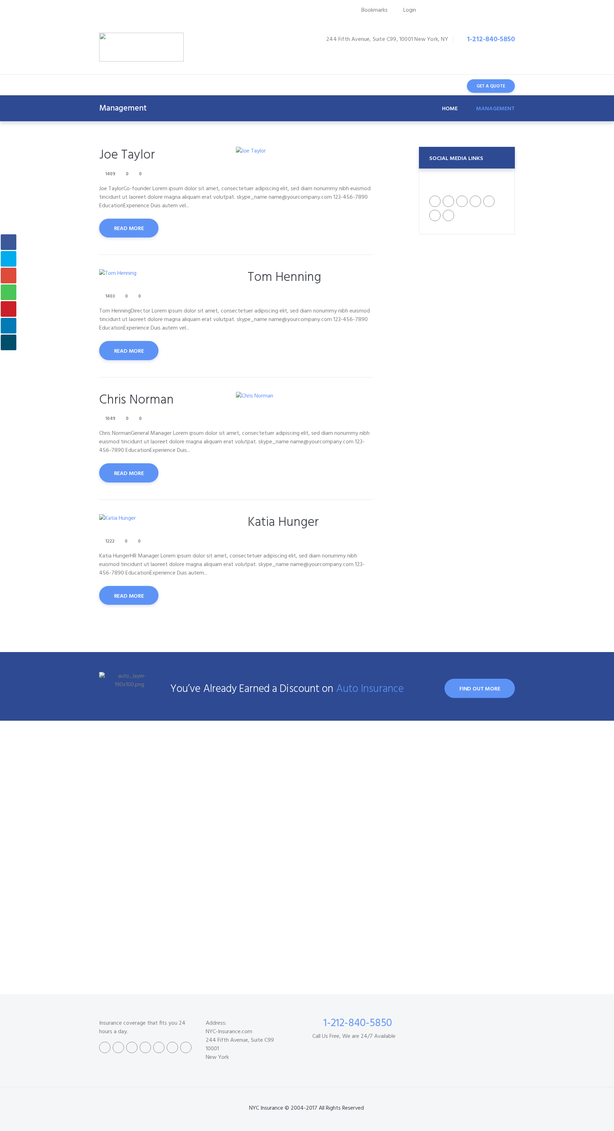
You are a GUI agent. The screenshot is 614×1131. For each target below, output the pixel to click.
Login (409, 10)
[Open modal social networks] (8, 342)
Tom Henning (284, 277)
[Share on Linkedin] (8, 326)
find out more (479, 689)
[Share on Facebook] (8, 242)
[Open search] (448, 86)
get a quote (490, 86)
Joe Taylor (127, 155)
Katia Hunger (283, 522)
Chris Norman (136, 400)
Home (450, 109)
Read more (129, 228)
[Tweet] (8, 259)
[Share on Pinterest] (8, 309)
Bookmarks (374, 10)
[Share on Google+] (8, 275)
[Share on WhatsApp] (8, 292)
